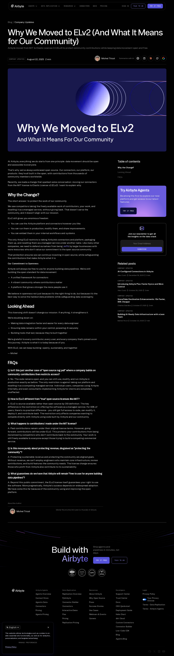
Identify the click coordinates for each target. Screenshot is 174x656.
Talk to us (138, 6)
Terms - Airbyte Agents (153, 609)
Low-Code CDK (122, 631)
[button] (33, 6)
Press (91, 602)
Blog (118, 635)
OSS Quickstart (123, 606)
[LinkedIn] (159, 651)
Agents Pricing (42, 614)
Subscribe (141, 249)
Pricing (103, 6)
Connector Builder (70, 602)
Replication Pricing (70, 623)
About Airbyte (95, 594)
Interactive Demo (70, 610)
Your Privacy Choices (153, 599)
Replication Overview (72, 594)
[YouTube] (163, 651)
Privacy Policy (149, 594)
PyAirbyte (66, 598)
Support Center (123, 594)
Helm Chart (121, 614)
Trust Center (121, 598)
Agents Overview (43, 594)
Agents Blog (121, 639)
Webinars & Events (97, 614)
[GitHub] (149, 651)
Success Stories (96, 606)
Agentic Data (42, 602)
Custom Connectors (125, 623)
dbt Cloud (120, 618)
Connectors (84, 6)
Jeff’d (66, 246)
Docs (95, 6)
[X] (154, 651)
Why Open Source (97, 598)
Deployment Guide (124, 610)
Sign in (125, 6)
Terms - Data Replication (154, 605)
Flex (64, 614)
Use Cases (93, 610)
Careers (92, 618)
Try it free (155, 6)
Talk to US (119, 560)
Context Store (42, 598)
